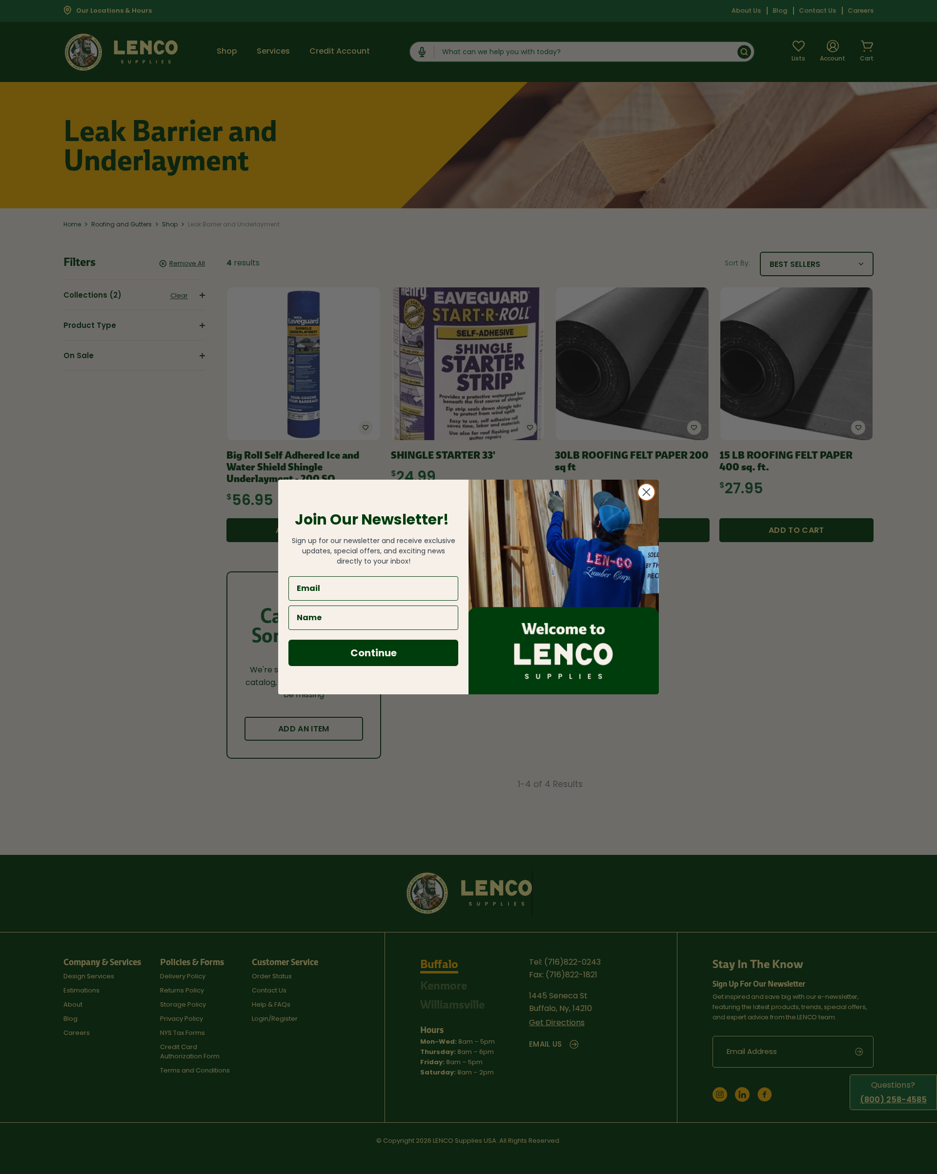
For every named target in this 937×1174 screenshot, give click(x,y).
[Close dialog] (646, 492)
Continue (373, 653)
